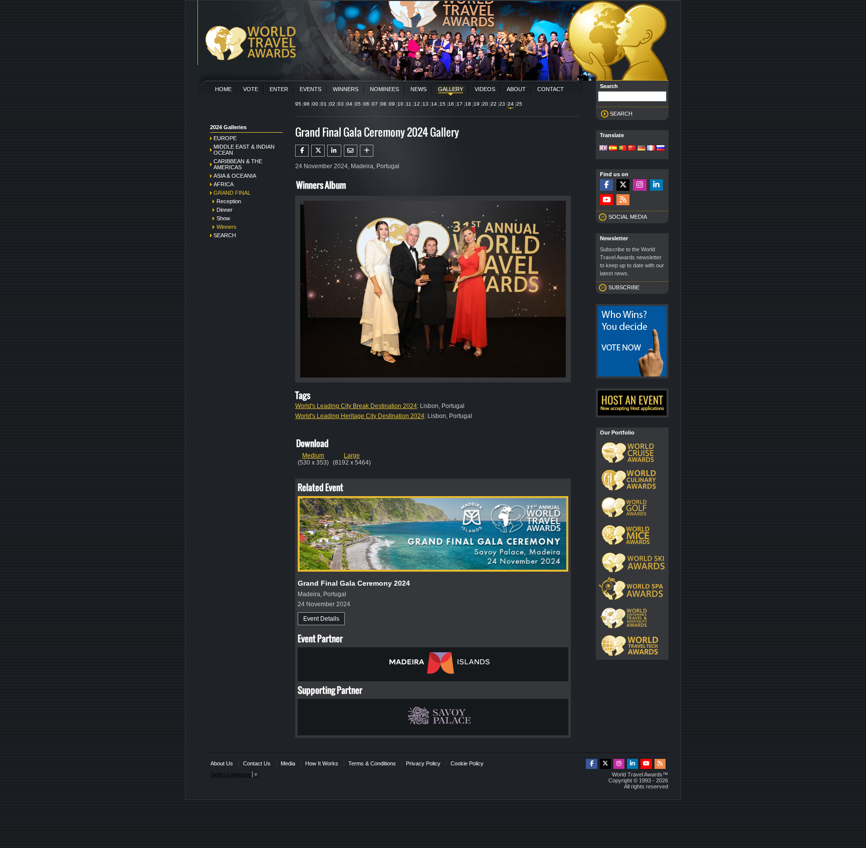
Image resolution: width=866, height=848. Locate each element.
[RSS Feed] (622, 200)
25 (519, 104)
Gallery (450, 89)
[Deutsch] (641, 148)
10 (400, 104)
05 (358, 104)
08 (383, 104)
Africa (223, 184)
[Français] (651, 148)
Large (352, 455)
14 (434, 104)
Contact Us (257, 763)
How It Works (321, 763)
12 (417, 104)
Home (223, 89)
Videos (485, 89)
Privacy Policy (423, 763)
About (516, 89)
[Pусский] (661, 148)
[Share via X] (318, 150)
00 (315, 104)
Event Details (321, 618)
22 (494, 104)
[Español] (613, 148)
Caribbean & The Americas (237, 164)
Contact (550, 89)
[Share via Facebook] (302, 150)
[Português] (622, 148)
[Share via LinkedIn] (334, 150)
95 (298, 104)
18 (468, 104)
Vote (250, 89)
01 (324, 104)
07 (375, 104)
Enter (279, 89)
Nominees (384, 89)
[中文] (632, 148)
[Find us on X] (622, 185)
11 (408, 104)
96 (307, 104)
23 (502, 104)
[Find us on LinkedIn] (656, 185)
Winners (345, 89)
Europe (225, 138)
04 (349, 104)
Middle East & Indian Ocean (244, 150)
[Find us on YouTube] (606, 200)
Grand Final (232, 193)
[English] (603, 148)
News (418, 89)
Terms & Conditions (372, 763)
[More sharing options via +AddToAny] (366, 150)
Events (310, 89)
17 (460, 104)
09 (392, 104)
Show (223, 218)
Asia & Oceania (234, 176)
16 (451, 104)
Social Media (627, 217)
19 (477, 104)
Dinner (224, 210)
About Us (221, 763)
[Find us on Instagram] (639, 185)
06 (366, 104)
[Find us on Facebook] (606, 185)
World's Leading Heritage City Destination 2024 (359, 415)
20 (485, 104)
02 (332, 104)
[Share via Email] (350, 150)
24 (511, 104)
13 (425, 104)
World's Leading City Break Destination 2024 (356, 405)
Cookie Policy (467, 763)
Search (224, 235)
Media (288, 763)
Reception (228, 201)
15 (443, 104)
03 (341, 104)
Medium (313, 455)
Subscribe (623, 287)
